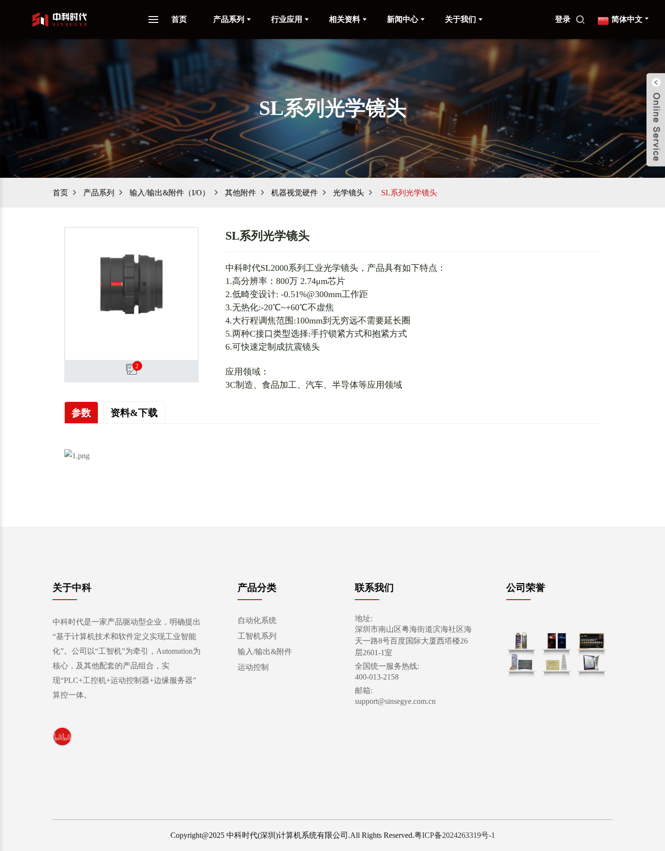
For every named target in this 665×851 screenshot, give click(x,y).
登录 (563, 19)
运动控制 (253, 667)
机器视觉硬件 (294, 193)
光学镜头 (348, 193)
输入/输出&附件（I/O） (169, 193)
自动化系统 (257, 620)
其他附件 (240, 193)
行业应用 (286, 19)
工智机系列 (257, 636)
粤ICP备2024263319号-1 (454, 835)
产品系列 (228, 19)
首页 (179, 19)
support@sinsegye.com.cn (395, 701)
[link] (62, 736)
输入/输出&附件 (265, 651)
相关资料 (344, 19)
